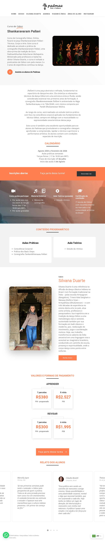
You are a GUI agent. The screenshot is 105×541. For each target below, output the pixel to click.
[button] (86, 173)
